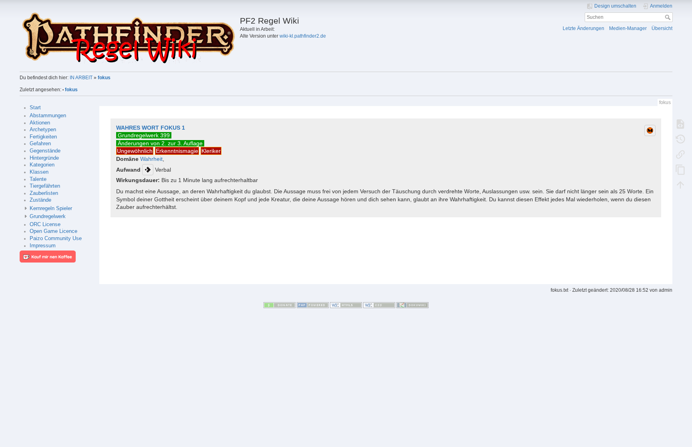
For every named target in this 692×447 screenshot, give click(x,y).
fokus (104, 77)
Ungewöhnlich (135, 151)
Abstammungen (48, 115)
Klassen (39, 172)
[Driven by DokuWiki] (412, 305)
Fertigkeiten (43, 137)
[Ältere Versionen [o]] (680, 138)
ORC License (45, 224)
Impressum (43, 246)
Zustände (40, 200)
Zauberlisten (44, 193)
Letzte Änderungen (583, 28)
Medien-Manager (628, 28)
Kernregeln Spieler (51, 208)
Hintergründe (44, 158)
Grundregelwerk (48, 216)
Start (35, 107)
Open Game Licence (53, 231)
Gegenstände (45, 151)
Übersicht (662, 28)
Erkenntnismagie (177, 151)
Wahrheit (151, 159)
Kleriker (211, 151)
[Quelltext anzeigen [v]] (680, 123)
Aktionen (40, 123)
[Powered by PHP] (313, 305)
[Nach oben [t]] (680, 184)
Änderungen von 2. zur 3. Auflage (160, 143)
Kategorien (42, 165)
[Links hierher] (680, 154)
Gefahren (40, 143)
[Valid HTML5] (346, 305)
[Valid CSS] (379, 305)
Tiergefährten (45, 186)
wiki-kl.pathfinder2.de (303, 36)
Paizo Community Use (56, 238)
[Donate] (280, 305)
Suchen (668, 17)
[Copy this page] (680, 169)
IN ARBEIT (81, 77)
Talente (38, 179)
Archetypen (43, 129)
